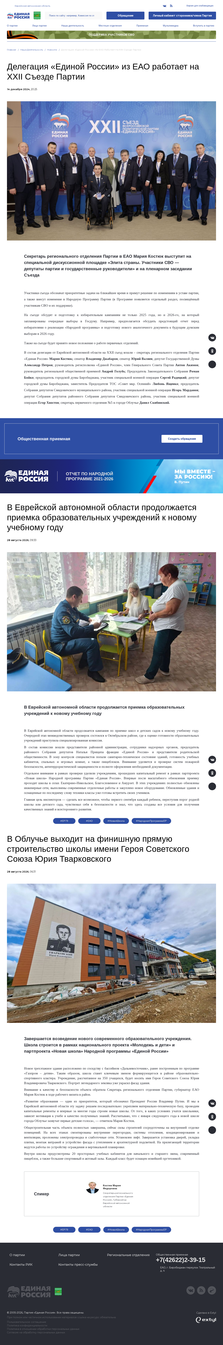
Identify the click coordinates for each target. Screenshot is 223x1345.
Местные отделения (110, 25)
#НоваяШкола (116, 820)
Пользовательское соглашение (26, 1322)
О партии (12, 25)
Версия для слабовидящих (199, 6)
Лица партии (39, 25)
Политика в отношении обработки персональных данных (43, 1329)
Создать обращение (182, 438)
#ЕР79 (64, 820)
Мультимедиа (170, 25)
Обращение (125, 15)
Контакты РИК (21, 1265)
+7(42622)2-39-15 (180, 1259)
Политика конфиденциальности (27, 1325)
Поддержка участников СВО (111, 34)
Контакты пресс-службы (78, 1265)
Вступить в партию (203, 25)
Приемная (142, 25)
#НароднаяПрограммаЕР (151, 820)
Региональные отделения (128, 1255)
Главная (11, 49)
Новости (52, 49)
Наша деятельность (72, 25)
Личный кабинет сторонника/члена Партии (182, 15)
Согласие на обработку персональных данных (36, 1332)
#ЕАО (89, 820)
